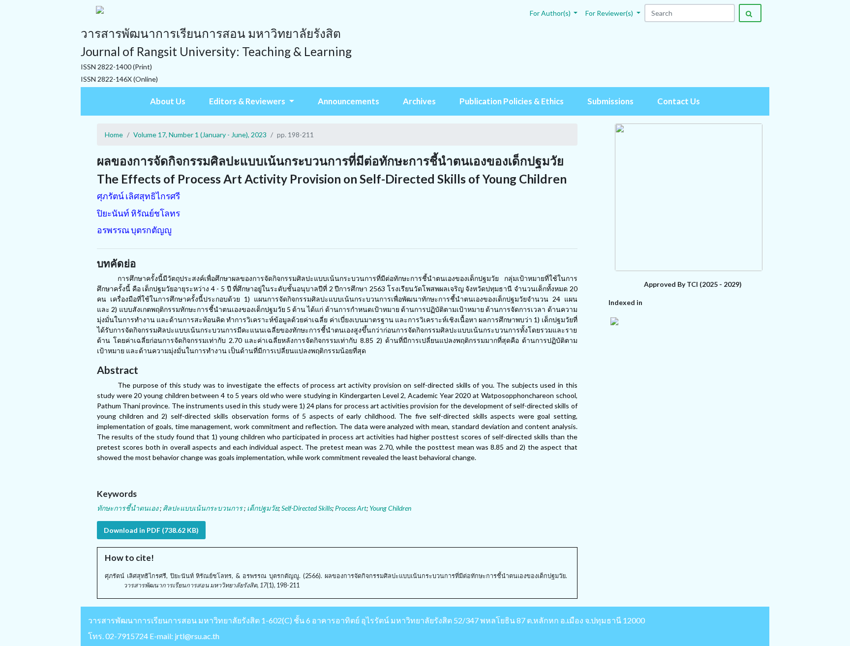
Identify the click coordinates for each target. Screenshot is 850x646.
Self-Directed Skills (306, 508)
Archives (419, 101)
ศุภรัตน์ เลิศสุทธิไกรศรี (138, 196)
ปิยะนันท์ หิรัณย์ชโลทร (138, 213)
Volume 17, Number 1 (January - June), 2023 (200, 134)
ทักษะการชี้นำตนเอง (128, 508)
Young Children (390, 508)
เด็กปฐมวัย (262, 508)
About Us (167, 101)
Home (114, 134)
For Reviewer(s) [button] (610, 13)
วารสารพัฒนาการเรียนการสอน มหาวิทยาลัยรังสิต (174, 620)
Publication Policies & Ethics (511, 101)
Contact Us (678, 101)
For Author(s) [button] (551, 13)
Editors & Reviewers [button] (248, 101)
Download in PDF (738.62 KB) (151, 530)
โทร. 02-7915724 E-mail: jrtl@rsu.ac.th (153, 636)
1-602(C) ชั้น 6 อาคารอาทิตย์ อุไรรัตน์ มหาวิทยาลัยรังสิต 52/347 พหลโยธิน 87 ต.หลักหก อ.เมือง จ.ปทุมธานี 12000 (453, 620)
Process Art (350, 508)
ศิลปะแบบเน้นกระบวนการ (203, 508)
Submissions (610, 101)
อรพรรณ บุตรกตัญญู (134, 230)
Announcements (348, 101)
